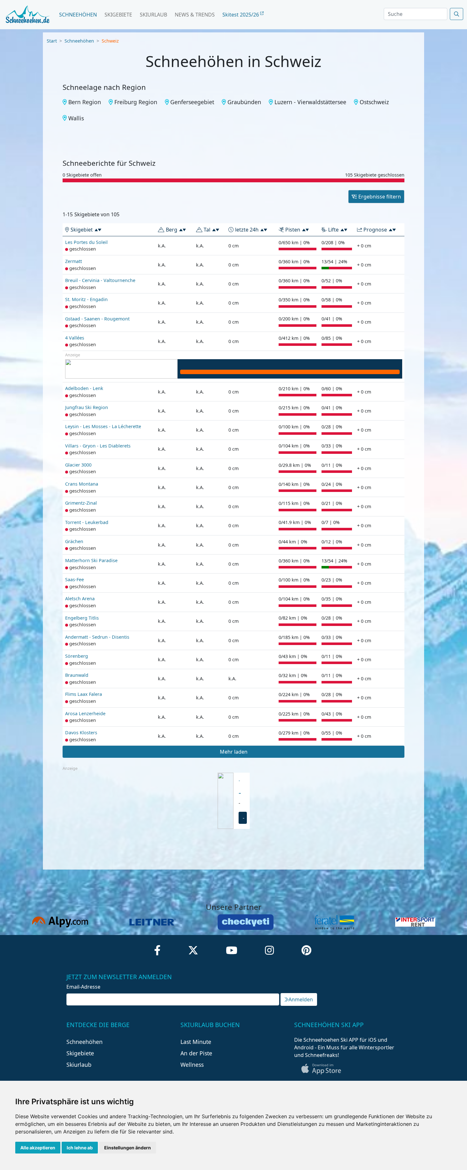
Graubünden (244, 102)
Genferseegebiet (192, 102)
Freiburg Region (135, 102)
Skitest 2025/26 (241, 14)
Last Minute (195, 1042)
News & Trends (195, 14)
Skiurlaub (153, 14)
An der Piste (196, 1053)
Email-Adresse (83, 986)
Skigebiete (118, 14)
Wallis (76, 118)
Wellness (192, 1064)
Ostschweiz (374, 102)
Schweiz (110, 41)
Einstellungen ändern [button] (127, 1147)
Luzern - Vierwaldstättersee (310, 102)
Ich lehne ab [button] (80, 1147)
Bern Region (84, 102)
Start (52, 41)
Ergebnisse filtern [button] (379, 196)
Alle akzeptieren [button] (37, 1147)
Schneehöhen (78, 14)
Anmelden (300, 999)
